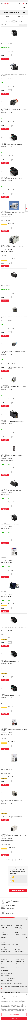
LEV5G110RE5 (3, 523)
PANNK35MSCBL (4, 211)
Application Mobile (20, 959)
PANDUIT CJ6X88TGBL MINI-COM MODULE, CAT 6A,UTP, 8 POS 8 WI (13, 352)
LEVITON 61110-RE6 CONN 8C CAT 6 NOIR (9, 40)
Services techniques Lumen (20, 966)
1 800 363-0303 (15, 982)
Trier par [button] (20, 16)
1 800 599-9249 (11, 978)
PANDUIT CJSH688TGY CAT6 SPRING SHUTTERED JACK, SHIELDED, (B (12, 247)
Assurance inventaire (6, 961)
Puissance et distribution (7, 944)
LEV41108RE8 (3, 626)
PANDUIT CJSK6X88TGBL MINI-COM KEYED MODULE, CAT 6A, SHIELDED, (14, 836)
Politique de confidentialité (18, 928)
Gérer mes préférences (14, 1014)
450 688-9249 (6, 977)
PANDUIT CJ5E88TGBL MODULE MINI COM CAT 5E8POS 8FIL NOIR (13, 110)
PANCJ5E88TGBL (4, 108)
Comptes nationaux (20, 961)
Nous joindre (4, 934)
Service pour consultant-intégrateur (7, 966)
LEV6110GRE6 (3, 73)
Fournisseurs (18, 925)
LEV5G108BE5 (4, 728)
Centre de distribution (7, 925)
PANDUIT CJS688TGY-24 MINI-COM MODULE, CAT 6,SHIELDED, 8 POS (11, 801)
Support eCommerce (20, 934)
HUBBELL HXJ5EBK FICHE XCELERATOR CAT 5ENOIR (11, 593)
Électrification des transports (19, 952)
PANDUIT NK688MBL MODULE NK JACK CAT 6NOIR (11, 178)
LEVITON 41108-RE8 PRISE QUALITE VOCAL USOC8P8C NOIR (13, 627)
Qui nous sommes (5, 922)
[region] (14, 1007)
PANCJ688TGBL (4, 315)
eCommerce (4, 959)
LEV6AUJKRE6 (4, 489)
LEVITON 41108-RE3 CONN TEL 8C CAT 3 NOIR (10, 661)
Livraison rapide (10, 912)
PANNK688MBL (4, 177)
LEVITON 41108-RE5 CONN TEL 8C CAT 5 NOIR (10, 695)
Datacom (17, 944)
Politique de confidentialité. (7, 1011)
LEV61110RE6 (3, 39)
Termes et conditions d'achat (20, 931)
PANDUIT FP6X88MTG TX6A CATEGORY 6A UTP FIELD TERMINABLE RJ (12, 456)
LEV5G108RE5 (4, 143)
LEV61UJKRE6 (3, 280)
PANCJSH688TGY (5, 245)
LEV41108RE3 (3, 660)
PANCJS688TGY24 (5, 799)
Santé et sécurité (5, 951)
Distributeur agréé (10, 905)
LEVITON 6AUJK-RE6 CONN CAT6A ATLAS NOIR (11, 490)
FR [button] (25, 0)
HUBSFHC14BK (4, 420)
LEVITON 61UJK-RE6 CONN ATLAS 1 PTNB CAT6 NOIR (12, 282)
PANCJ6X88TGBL (4, 350)
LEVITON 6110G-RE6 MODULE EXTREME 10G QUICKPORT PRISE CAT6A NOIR (13, 75)
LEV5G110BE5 (3, 763)
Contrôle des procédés (21, 941)
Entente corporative (20, 963)
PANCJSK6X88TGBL (5, 834)
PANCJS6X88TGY (5, 385)
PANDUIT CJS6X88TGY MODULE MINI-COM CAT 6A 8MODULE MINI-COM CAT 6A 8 (14, 387)
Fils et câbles (18, 947)
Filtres (6, 16)
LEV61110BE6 (3, 557)
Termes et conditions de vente (7, 931)
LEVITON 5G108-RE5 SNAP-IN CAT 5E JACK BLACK (11, 144)
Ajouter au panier (4, 58)
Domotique (4, 949)
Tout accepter (14, 1018)
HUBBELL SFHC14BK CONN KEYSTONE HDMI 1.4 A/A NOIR (12, 421)
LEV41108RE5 (3, 694)
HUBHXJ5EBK (3, 591)
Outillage (17, 949)
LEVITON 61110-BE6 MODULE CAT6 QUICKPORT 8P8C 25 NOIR (14, 558)
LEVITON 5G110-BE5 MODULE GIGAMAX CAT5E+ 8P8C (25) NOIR (13, 765)
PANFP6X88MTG (4, 454)
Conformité (4, 927)
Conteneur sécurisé (6, 963)
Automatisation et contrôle (5, 941)
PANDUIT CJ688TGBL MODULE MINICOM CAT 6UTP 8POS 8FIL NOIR (14, 317)
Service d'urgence (10, 900)
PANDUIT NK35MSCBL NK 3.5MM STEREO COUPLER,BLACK (13, 212)
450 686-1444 (8, 980)
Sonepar (17, 922)
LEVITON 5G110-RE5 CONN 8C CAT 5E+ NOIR (10, 524)
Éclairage (3, 947)
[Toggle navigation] (2, 3)
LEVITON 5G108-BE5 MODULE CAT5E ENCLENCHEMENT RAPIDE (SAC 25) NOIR (14, 730)
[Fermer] (26, 994)
